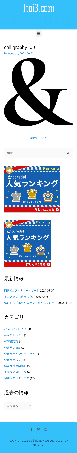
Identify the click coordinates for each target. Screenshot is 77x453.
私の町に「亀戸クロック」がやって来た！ (30, 303)
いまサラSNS (12, 347)
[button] (39, 33)
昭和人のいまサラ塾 (16, 378)
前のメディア (38, 138)
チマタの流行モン (15, 372)
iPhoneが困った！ (15, 329)
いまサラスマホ (14, 360)
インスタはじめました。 (19, 296)
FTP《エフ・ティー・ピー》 (22, 290)
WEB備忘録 (11, 341)
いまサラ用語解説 (15, 366)
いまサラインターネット (19, 354)
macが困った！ (14, 335)
